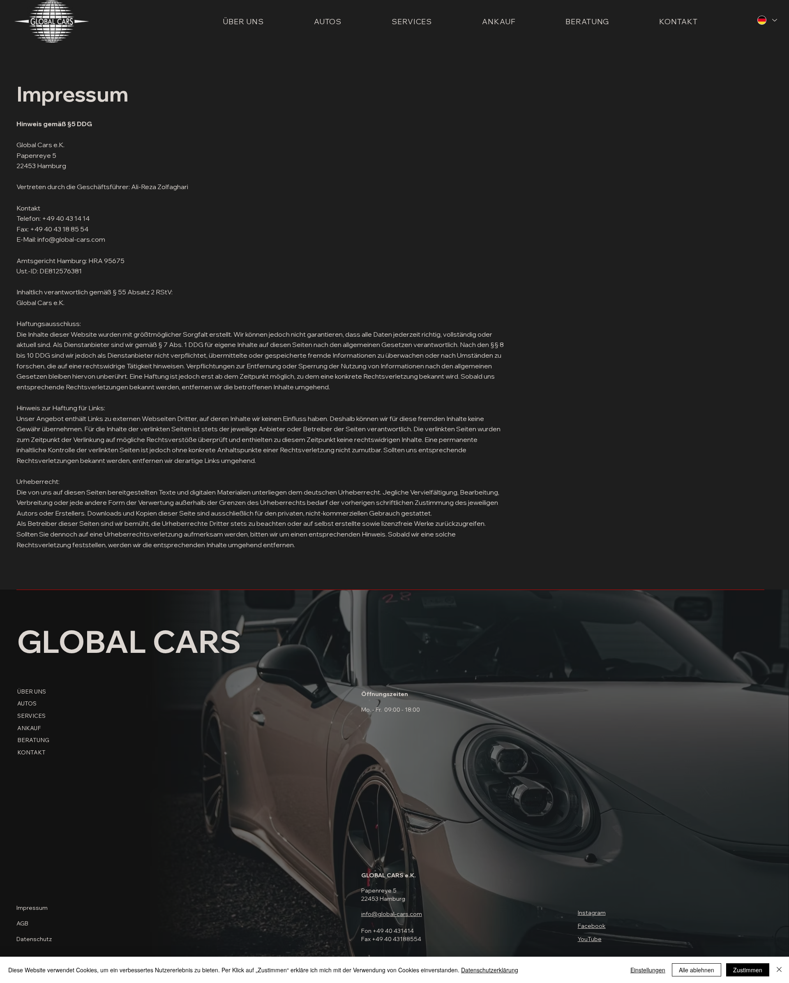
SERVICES (31, 715)
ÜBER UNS (31, 691)
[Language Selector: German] (767, 20)
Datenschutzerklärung (489, 970)
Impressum (32, 907)
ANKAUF (29, 728)
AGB (22, 923)
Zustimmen (747, 970)
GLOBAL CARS (129, 641)
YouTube (590, 939)
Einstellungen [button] (647, 970)
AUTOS (27, 703)
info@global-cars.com (391, 914)
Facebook (592, 926)
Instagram (592, 912)
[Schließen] (779, 969)
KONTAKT (31, 752)
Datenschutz (34, 939)
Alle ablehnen (696, 970)
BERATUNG (33, 740)
